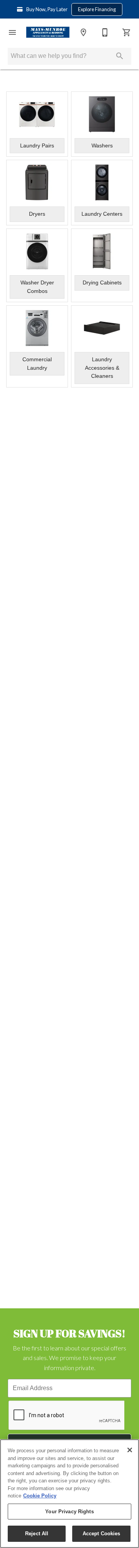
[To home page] (48, 32)
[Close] (129, 1449)
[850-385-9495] (105, 32)
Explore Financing (97, 9)
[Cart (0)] (126, 32)
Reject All (36, 1533)
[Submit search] (119, 56)
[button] (12, 32)
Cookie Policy (39, 1496)
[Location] (83, 32)
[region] (69, 1493)
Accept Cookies (101, 1533)
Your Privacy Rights (69, 1511)
